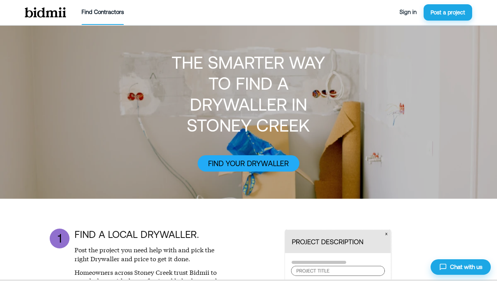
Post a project (448, 12)
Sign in (408, 12)
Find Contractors (103, 12)
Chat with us (466, 267)
